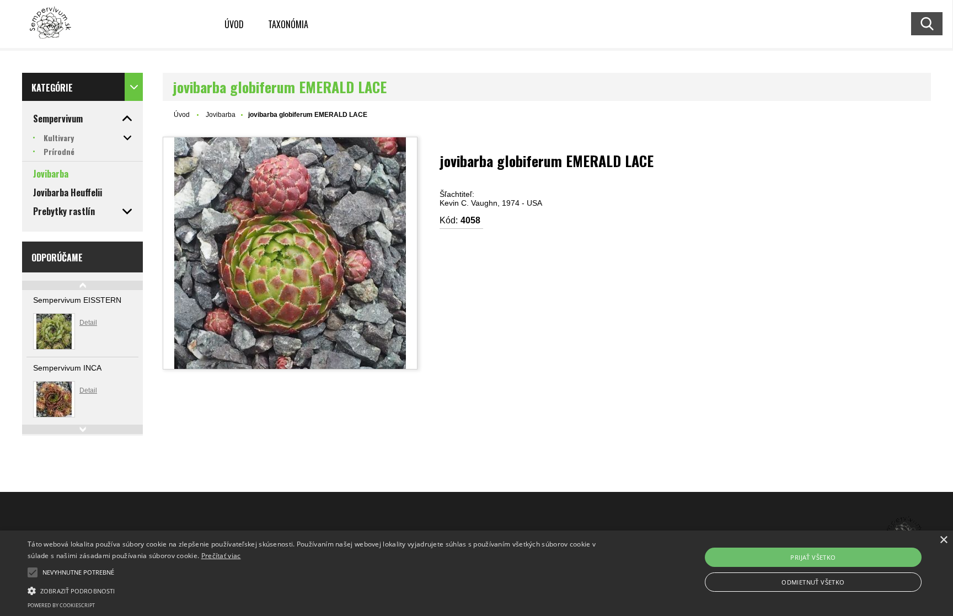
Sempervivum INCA (67, 367)
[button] (33, 572)
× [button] (943, 540)
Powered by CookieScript (61, 605)
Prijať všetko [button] (813, 557)
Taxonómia (288, 24)
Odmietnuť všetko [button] (812, 582)
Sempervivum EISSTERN (77, 300)
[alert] (476, 573)
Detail (88, 322)
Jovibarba (220, 115)
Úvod (234, 24)
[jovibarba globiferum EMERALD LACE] (290, 253)
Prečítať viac (221, 555)
